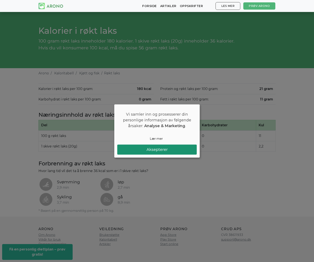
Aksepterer (157, 149)
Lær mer (156, 139)
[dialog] (157, 131)
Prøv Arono (259, 5)
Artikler (168, 6)
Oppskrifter (191, 6)
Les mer (228, 5)
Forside (149, 6)
